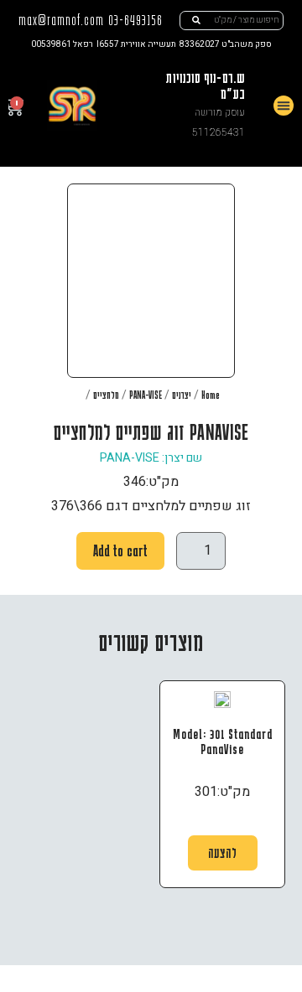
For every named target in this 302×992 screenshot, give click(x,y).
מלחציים (106, 394)
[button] (283, 106)
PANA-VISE (145, 394)
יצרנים (181, 394)
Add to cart (120, 550)
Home (210, 394)
